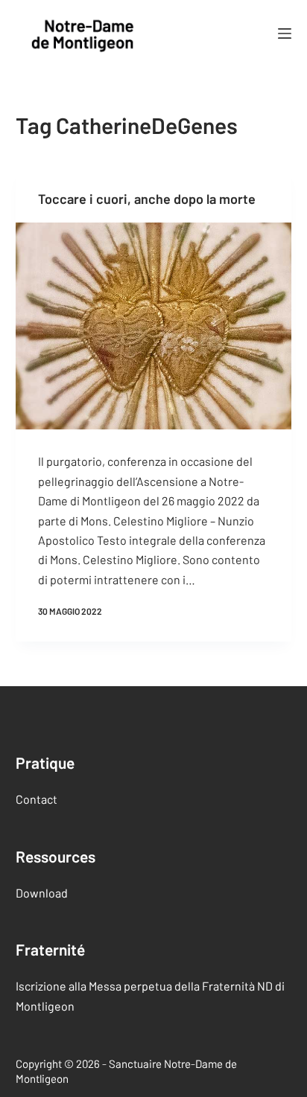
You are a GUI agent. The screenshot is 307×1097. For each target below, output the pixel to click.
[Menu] (284, 33)
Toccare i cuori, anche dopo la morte (147, 199)
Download (42, 893)
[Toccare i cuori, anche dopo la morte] (154, 326)
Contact (36, 799)
